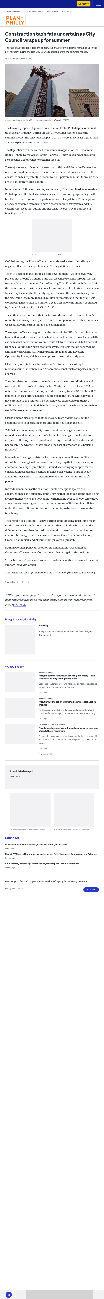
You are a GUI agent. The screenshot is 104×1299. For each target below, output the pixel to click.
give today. (19, 604)
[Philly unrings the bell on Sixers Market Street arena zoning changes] (20, 709)
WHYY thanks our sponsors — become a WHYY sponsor (49, 255)
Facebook (17, 582)
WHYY (10, 4)
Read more (15, 776)
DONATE (84, 4)
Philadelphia (52, 11)
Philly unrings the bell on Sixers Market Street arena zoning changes (67, 703)
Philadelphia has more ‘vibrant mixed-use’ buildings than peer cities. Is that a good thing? (68, 729)
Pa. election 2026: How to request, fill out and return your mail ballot (36, 844)
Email (28, 582)
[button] (9, 1295)
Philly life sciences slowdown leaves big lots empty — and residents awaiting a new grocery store (67, 677)
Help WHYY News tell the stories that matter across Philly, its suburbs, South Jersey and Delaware (51, 854)
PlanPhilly (43, 625)
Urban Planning (13, 11)
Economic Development (33, 11)
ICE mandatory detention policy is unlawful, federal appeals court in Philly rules (42, 863)
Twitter (23, 582)
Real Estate (66, 11)
